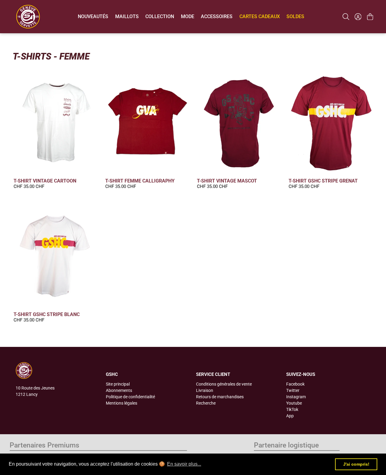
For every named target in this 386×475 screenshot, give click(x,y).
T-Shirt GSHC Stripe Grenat (323, 181)
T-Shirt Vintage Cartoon (45, 181)
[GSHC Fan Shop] (28, 17)
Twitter (292, 390)
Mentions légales (121, 403)
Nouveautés (93, 16)
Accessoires (217, 16)
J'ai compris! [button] (356, 464)
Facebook (295, 384)
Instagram (296, 396)
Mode (187, 16)
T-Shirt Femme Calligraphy (140, 181)
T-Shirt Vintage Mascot (227, 181)
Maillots (127, 16)
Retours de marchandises (220, 396)
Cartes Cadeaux (259, 16)
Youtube (294, 403)
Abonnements (119, 390)
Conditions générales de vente (224, 384)
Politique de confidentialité (130, 396)
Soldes (295, 16)
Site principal (118, 384)
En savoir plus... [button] (184, 464)
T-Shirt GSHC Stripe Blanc (47, 314)
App (290, 415)
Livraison (204, 390)
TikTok (292, 409)
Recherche (206, 403)
